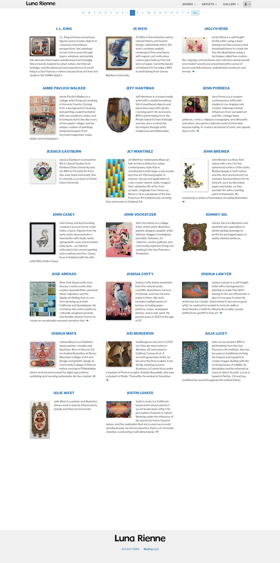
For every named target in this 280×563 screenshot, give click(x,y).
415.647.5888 (130, 549)
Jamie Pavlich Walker (64, 88)
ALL (195, 12)
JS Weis (140, 29)
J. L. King (64, 29)
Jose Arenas (64, 274)
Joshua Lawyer (216, 274)
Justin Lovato (140, 393)
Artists (208, 4)
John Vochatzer (140, 215)
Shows (188, 4)
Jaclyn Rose (216, 29)
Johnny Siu (216, 215)
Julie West (63, 393)
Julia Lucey (216, 333)
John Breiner (216, 151)
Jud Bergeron (140, 333)
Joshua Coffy (140, 274)
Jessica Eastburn (63, 151)
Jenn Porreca (216, 88)
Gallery (230, 4)
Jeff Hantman (140, 88)
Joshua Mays (63, 333)
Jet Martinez (140, 151)
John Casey (64, 215)
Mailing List (151, 549)
